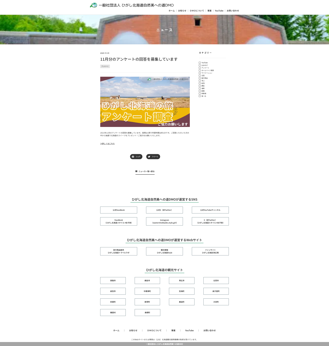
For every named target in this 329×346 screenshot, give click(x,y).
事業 (209, 10)
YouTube (219, 10)
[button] (136, 156)
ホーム (172, 10)
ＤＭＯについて (197, 10)
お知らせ (182, 10)
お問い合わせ (233, 10)
